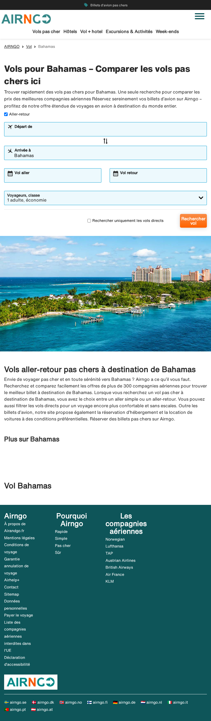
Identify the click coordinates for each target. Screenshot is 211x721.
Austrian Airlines (120, 560)
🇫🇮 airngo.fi (97, 702)
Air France (115, 574)
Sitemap (11, 594)
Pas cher (63, 545)
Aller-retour (19, 114)
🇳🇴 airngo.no (70, 702)
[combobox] (109, 131)
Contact (11, 587)
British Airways (119, 567)
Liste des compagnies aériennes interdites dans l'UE (17, 636)
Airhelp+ (12, 580)
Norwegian (115, 539)
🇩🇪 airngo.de (124, 702)
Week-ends (167, 31)
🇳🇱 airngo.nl (151, 702)
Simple (61, 538)
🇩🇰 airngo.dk (43, 702)
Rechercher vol (193, 220)
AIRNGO (12, 46)
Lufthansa (114, 546)
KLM (110, 581)
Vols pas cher (46, 31)
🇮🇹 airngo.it (177, 702)
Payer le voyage (18, 615)
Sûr (58, 552)
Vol (29, 46)
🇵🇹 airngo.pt (15, 709)
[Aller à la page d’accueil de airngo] (26, 18)
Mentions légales (19, 538)
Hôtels (70, 31)
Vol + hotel (91, 31)
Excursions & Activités (129, 31)
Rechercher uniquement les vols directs (127, 220)
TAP (109, 553)
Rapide (61, 531)
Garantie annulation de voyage (16, 566)
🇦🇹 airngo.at (42, 709)
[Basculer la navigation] (199, 16)
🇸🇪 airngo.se (15, 702)
